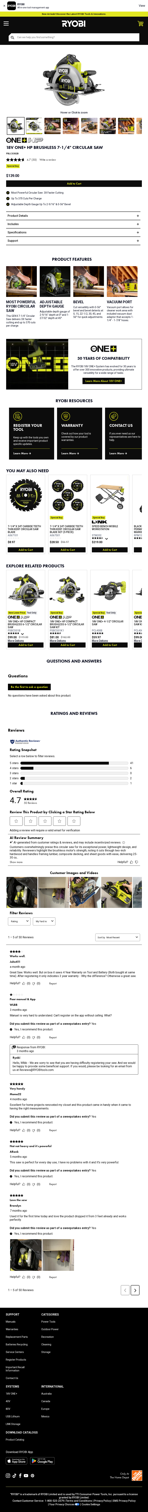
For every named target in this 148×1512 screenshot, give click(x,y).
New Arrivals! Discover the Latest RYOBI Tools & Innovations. (74, 14)
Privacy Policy (102, 1500)
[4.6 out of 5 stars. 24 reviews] (56, 633)
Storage (46, 1352)
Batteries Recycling (17, 1344)
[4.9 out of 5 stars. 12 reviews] (140, 633)
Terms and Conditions (79, 1500)
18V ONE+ (11, 1393)
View (142, 5)
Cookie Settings (91, 1504)
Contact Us (12, 1378)
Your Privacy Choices (62, 1504)
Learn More (20, 453)
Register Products (16, 1359)
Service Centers (15, 1352)
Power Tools (48, 1321)
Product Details (18, 215)
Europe (45, 1408)
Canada (45, 1401)
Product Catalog (15, 1439)
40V (8, 1401)
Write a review (48, 159)
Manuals (11, 1321)
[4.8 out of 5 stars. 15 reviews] (140, 538)
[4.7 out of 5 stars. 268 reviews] (14, 633)
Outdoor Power (50, 1329)
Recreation (47, 1336)
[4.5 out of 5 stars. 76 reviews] (98, 538)
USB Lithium (13, 1416)
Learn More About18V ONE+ (103, 381)
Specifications (17, 232)
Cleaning (46, 1344)
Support (13, 240)
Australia (46, 1393)
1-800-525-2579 (54, 1500)
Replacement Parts (17, 1336)
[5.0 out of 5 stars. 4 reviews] (98, 633)
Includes (13, 224)
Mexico (45, 1416)
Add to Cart (74, 183)
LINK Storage (13, 1424)
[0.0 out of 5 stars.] (14, 538)
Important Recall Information (15, 1369)
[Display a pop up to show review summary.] (107, 540)
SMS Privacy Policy (124, 1500)
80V (8, 1408)
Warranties (12, 1329)
